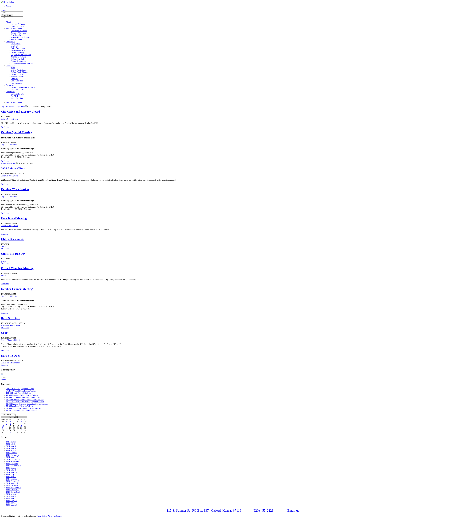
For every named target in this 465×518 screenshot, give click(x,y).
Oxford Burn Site (17, 74)
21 (3, 428)
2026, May (11, 448)
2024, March (11, 505)
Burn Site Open (10, 318)
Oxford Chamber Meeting (17, 268)
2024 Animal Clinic (8, 163)
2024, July (11, 496)
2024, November (13, 488)
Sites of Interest (16, 39)
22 (7, 428)
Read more (5, 127)
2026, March (11, 453)
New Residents (16, 83)
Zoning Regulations (18, 61)
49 (7, 393)
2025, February (12, 481)
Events (15, 119)
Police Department (18, 48)
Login (3, 10)
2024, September (13, 492)
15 (7, 426)
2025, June (11, 472)
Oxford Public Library (19, 72)
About (8, 22)
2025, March (11, 479)
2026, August (12, 442)
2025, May (11, 474)
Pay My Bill (15, 96)
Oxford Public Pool (18, 70)
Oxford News (6, 119)
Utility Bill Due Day (13, 253)
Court (4, 332)
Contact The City (17, 94)
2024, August (12, 494)
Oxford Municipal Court (10, 340)
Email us (293, 510)
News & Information (14, 28)
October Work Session (15, 189)
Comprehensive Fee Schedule (22, 63)
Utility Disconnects (12, 239)
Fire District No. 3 (18, 50)
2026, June (11, 446)
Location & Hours (18, 24)
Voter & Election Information (22, 37)
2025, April (11, 477)
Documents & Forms (19, 31)
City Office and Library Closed (13, 106)
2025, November (13, 461)
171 (7, 391)
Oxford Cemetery (17, 52)
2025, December (13, 459)
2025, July (11, 470)
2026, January (12, 457)
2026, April (11, 450)
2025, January (12, 483)
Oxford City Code (18, 59)
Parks (13, 68)
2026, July (10, 444)
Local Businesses (17, 89)
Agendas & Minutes (18, 57)
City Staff (14, 46)
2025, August (12, 468)
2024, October (12, 490)
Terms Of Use (41, 516)
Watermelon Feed (17, 76)
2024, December (13, 485)
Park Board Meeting (14, 218)
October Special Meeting (16, 132)
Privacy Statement (54, 516)
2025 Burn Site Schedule (10, 325)
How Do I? (10, 92)
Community (10, 66)
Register (9, 6)
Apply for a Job (17, 98)
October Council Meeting (17, 288)
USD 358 (14, 79)
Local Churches (17, 81)
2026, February (12, 455)
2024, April (11, 503)
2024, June (11, 498)
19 (21, 426)
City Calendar (16, 35)
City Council (15, 44)
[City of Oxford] (7, 2)
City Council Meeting (9, 144)
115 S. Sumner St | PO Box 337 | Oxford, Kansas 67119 (203, 510)
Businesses (10, 85)
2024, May (11, 501)
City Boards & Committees (21, 55)
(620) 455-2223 (263, 510)
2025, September (13, 466)
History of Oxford (17, 26)
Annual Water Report (19, 33)
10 (7, 389)
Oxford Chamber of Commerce (23, 87)
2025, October (12, 464)
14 (3, 426)
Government (10, 42)
